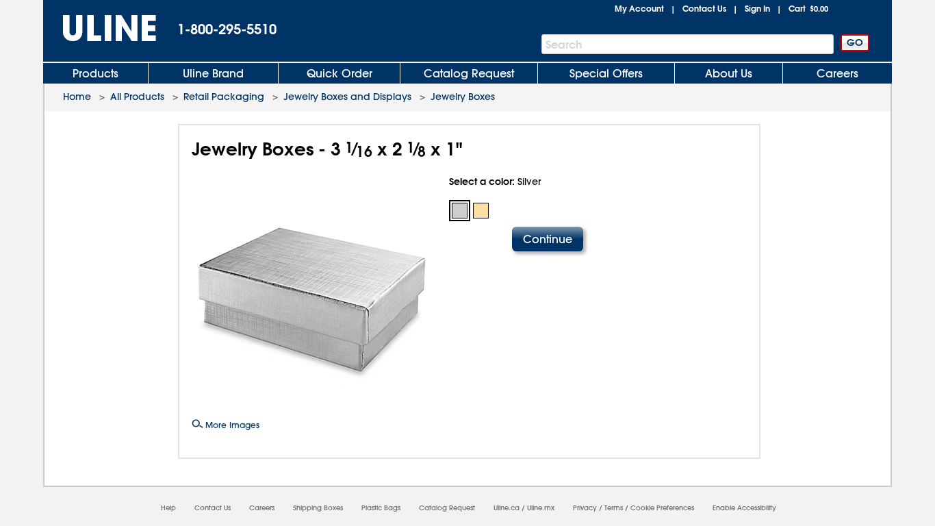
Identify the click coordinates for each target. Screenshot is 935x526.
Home (77, 96)
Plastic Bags (380, 507)
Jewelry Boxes (463, 96)
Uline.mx (540, 507)
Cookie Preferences (662, 507)
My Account (639, 8)
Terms (613, 507)
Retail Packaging (223, 96)
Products (95, 73)
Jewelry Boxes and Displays (347, 96)
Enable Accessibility (744, 507)
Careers (837, 73)
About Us (728, 73)
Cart (808, 8)
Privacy (585, 507)
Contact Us (704, 8)
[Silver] (459, 210)
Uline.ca (507, 507)
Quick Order (339, 73)
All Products (137, 96)
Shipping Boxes (318, 507)
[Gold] (480, 210)
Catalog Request (469, 73)
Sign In (757, 8)
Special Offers (606, 73)
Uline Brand (213, 73)
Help (168, 507)
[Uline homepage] (100, 28)
